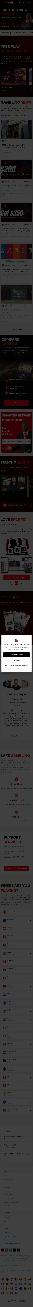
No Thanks (16, 660)
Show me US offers (16, 655)
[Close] (29, 637)
